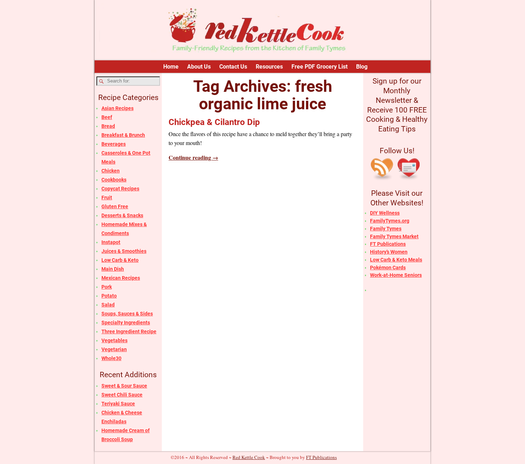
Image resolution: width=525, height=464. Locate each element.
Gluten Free (114, 206)
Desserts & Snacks (122, 215)
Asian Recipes (117, 108)
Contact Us (233, 66)
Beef (106, 117)
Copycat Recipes (120, 188)
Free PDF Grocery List (319, 66)
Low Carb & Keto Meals (396, 260)
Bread (108, 126)
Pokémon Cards (388, 267)
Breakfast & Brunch (123, 135)
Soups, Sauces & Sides (127, 313)
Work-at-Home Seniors (396, 275)
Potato (109, 296)
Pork (106, 287)
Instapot (110, 242)
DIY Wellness (385, 213)
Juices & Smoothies (123, 251)
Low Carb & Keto (120, 260)
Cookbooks (113, 180)
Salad (108, 305)
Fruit (106, 197)
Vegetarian (114, 349)
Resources (269, 66)
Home (171, 66)
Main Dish (112, 269)
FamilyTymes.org (389, 221)
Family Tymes (385, 228)
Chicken (110, 171)
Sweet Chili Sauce (121, 395)
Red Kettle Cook (248, 457)
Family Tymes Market (394, 236)
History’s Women (389, 252)
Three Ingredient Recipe (128, 331)
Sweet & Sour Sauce (124, 386)
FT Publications (388, 244)
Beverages (113, 144)
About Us (199, 66)
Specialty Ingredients (125, 322)
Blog (362, 66)
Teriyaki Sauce (118, 403)
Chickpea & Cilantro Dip (214, 122)
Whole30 (111, 358)
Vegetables (114, 340)
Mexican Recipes (120, 278)
